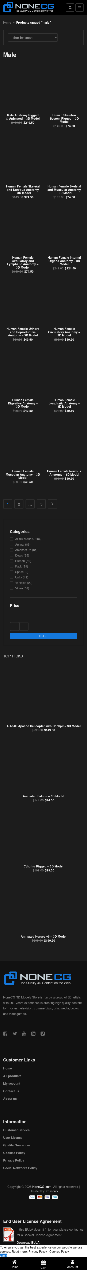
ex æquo (52, 1191)
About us (10, 1098)
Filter (43, 636)
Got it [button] (3, 1256)
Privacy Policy (13, 1160)
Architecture (23, 550)
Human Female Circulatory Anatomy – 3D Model (64, 332)
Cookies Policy (14, 1152)
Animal (19, 544)
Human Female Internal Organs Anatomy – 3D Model (64, 260)
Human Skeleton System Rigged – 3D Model (64, 118)
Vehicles (20, 583)
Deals (19, 555)
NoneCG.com (42, 1186)
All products (12, 1075)
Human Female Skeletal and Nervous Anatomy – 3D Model (23, 189)
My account (11, 1083)
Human (20, 561)
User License (12, 1137)
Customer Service (16, 1130)
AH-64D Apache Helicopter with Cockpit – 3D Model (44, 726)
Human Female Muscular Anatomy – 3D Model (23, 474)
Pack (18, 566)
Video (19, 588)
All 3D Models (24, 539)
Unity (18, 577)
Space (19, 572)
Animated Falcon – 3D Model (43, 796)
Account (72, 1267)
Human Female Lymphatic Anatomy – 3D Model (64, 403)
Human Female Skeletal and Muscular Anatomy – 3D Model (64, 189)
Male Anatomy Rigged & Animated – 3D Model (23, 116)
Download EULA (28, 1242)
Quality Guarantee (16, 1145)
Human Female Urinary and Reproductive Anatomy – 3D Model (23, 332)
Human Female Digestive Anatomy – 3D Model (23, 403)
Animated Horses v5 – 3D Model (44, 936)
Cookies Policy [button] (59, 1251)
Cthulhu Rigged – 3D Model (43, 866)
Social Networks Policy (20, 1168)
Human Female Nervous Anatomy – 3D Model (64, 472)
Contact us (11, 1091)
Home (7, 22)
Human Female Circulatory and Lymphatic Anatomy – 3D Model (22, 262)
